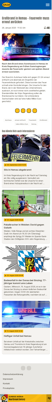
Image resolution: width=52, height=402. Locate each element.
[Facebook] (23, 368)
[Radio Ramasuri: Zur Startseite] (23, 4)
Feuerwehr (32, 120)
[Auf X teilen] (23, 111)
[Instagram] (29, 368)
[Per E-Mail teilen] (35, 111)
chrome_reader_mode (48, 27)
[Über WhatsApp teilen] (29, 111)
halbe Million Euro (22, 124)
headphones (45, 27)
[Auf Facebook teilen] (17, 111)
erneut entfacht (20, 120)
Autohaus (8, 120)
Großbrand (43, 120)
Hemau (33, 124)
